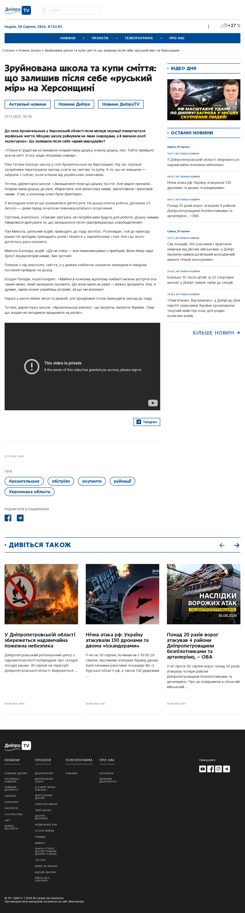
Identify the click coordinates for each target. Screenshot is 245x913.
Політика (11, 802)
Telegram (150, 422)
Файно (40, 843)
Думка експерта (11, 827)
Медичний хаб (46, 824)
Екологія (11, 808)
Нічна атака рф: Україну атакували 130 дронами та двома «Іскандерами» (117, 640)
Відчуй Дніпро (45, 872)
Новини (67, 38)
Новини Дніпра (29, 50)
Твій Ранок (43, 810)
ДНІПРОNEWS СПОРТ (44, 780)
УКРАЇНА (10, 796)
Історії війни (44, 831)
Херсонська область (29, 491)
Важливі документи (108, 780)
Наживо (71, 773)
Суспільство (14, 814)
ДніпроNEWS (44, 773)
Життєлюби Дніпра (43, 796)
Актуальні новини (27, 104)
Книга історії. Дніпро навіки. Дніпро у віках (46, 851)
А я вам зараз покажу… (45, 788)
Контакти (107, 773)
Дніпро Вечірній (41, 817)
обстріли (61, 481)
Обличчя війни (46, 804)
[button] (236, 545)
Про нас (177, 38)
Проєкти (100, 38)
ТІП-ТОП (40, 860)
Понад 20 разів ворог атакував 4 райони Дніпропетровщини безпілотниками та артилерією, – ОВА (192, 646)
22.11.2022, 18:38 (18, 116)
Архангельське (24, 481)
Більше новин (213, 333)
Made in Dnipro (46, 866)
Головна (8, 50)
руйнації (122, 481)
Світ (7, 820)
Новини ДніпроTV (121, 104)
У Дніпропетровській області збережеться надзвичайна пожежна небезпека (40, 640)
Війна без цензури (42, 879)
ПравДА (40, 837)
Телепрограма (139, 38)
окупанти (92, 481)
